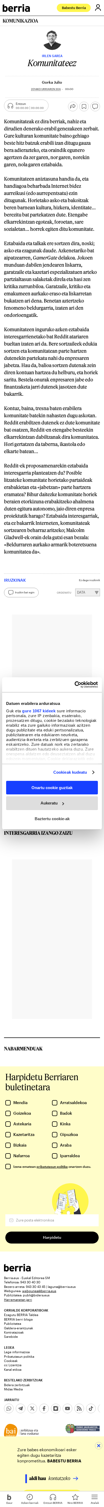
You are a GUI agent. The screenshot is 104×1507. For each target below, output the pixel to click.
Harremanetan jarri (18, 1299)
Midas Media (13, 1389)
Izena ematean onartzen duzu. (52, 1166)
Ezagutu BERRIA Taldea (21, 1315)
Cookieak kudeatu (70, 772)
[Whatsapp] (8, 1408)
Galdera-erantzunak (18, 1328)
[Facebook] (44, 1408)
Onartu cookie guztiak (52, 787)
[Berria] (17, 1269)
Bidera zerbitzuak (17, 1385)
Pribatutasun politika (19, 1356)
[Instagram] (55, 1408)
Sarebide (11, 1336)
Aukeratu (49, 803)
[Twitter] (32, 1408)
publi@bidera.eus (36, 1295)
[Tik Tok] (90, 1408)
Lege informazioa (17, 1352)
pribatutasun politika (52, 1166)
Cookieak (11, 1361)
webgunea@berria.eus (39, 1291)
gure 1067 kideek (38, 711)
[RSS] (79, 1408)
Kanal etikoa (12, 1369)
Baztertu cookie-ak (52, 818)
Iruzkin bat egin (24, 592)
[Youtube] (67, 1408)
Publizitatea (12, 1323)
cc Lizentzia (12, 1365)
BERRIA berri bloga (18, 1319)
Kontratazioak (14, 1332)
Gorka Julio (52, 82)
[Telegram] (20, 1408)
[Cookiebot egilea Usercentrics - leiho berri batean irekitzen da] (75, 684)
